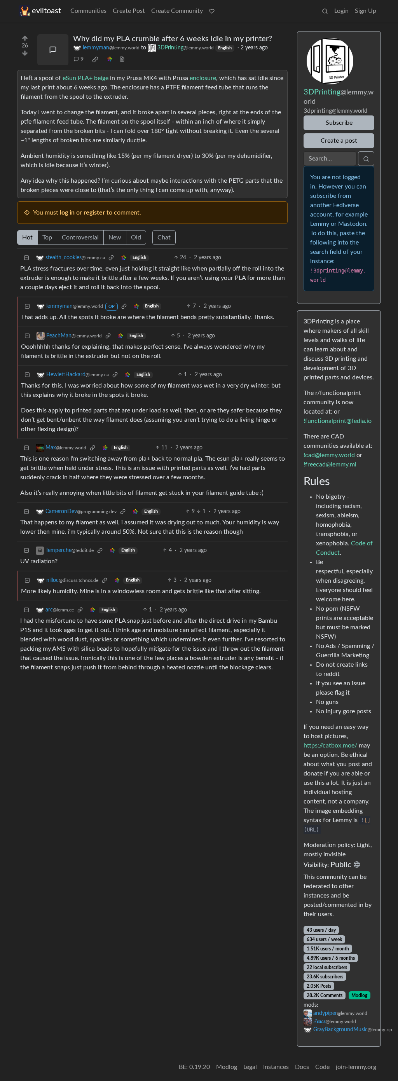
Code (322, 1067)
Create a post (339, 141)
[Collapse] (26, 258)
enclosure (203, 78)
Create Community (177, 11)
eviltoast (46, 11)
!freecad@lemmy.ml (330, 464)
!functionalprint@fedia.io (338, 421)
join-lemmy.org (356, 1067)
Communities (88, 11)
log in (67, 213)
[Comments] (52, 49)
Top (47, 237)
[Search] (325, 11)
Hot (27, 237)
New (114, 237)
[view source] (122, 59)
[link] (95, 59)
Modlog (359, 995)
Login (341, 11)
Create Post (129, 11)
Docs (302, 1067)
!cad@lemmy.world (329, 455)
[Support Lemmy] (212, 11)
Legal (250, 1067)
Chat (164, 237)
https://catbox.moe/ (330, 745)
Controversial (80, 237)
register (94, 213)
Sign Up (365, 11)
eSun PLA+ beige (85, 78)
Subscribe (339, 123)
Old (136, 237)
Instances (276, 1067)
